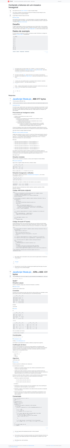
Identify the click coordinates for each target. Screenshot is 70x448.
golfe (37, 69)
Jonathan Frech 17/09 (19, 72)
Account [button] (59, 1)
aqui (24, 74)
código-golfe (32, 28)
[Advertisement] (30, 60)
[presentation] (16, 21)
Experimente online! (16, 105)
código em (32, 69)
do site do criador (19, 34)
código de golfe (29, 75)
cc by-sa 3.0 (52, 445)
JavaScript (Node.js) (22, 99)
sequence (17, 51)
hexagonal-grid (22, 51)
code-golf (14, 51)
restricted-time (27, 51)
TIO (26, 28)
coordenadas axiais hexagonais (33, 174)
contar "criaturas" (24, 10)
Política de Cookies (31, 445)
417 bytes (16, 261)
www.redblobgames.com (20, 340)
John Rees (17, 268)
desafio (27, 69)
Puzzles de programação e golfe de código (22, 1)
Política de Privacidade (14, 446)
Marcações (33, 1)
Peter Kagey (46, 51)
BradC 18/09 (17, 88)
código (41, 69)
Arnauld (17, 83)
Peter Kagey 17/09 (18, 78)
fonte (47, 52)
